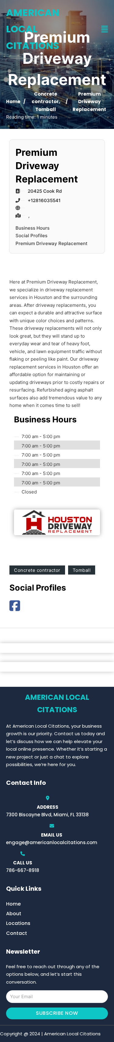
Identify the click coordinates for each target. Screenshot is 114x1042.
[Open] (104, 29)
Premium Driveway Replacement (52, 243)
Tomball (45, 109)
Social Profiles (31, 235)
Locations (18, 923)
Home (13, 101)
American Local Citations (32, 29)
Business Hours (33, 228)
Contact (16, 933)
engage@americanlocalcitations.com (51, 842)
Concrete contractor (37, 570)
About (13, 913)
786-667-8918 (22, 870)
